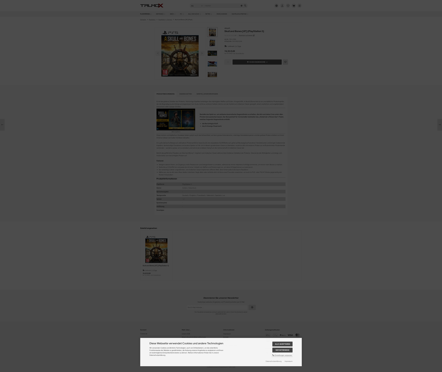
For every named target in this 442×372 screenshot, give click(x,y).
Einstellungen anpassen (283, 355)
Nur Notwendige (282, 350)
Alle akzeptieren (282, 344)
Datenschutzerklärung (273, 361)
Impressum (289, 361)
